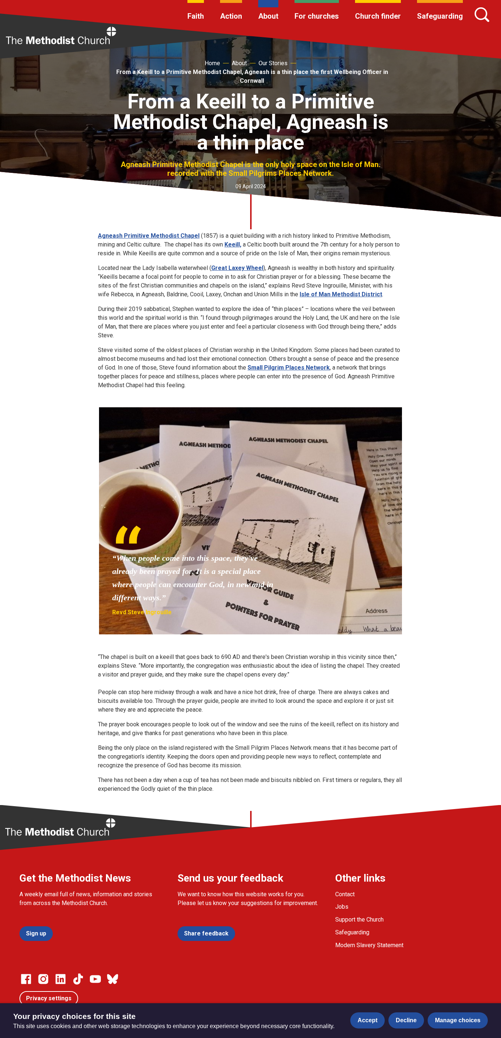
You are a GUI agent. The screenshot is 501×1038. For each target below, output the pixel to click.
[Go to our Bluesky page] (112, 979)
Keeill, (232, 244)
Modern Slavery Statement (369, 945)
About (268, 16)
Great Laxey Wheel (237, 267)
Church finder (378, 16)
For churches (317, 16)
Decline (406, 1020)
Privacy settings (49, 998)
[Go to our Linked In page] (60, 979)
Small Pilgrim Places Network (289, 367)
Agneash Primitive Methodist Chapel (149, 235)
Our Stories (273, 63)
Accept (367, 1020)
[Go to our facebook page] (26, 979)
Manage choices (457, 1020)
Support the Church (359, 919)
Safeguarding (440, 16)
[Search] (482, 14)
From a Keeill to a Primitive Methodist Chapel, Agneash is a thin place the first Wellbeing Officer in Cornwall (252, 76)
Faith (195, 16)
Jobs (341, 906)
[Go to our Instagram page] (43, 979)
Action (231, 16)
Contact (345, 894)
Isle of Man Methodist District (341, 294)
